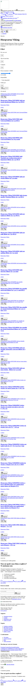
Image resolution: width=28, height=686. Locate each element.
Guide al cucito (7, 620)
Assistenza (7, 27)
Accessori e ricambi (8, 630)
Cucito (2, 23)
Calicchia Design (10, 664)
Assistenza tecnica (8, 616)
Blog (5, 640)
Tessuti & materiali (8, 629)
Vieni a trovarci (7, 641)
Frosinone (3, 647)
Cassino (7, 647)
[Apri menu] (2, 20)
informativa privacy (16, 599)
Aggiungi (5, 111)
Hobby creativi (7, 631)
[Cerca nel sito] (2, 31)
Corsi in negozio (7, 638)
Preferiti (4, 14)
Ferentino (17, 647)
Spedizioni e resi (7, 619)
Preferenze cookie (5, 651)
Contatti (5, 617)
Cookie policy (17, 648)
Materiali (18, 23)
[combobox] (9, 29)
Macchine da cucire (8, 627)
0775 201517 (10, 16)
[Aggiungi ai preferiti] (2, 97)
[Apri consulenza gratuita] (2, 684)
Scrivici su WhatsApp (7, 581)
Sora (10, 647)
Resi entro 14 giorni (9, 12)
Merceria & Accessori (5, 25)
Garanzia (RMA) (18, 650)
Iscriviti (18, 593)
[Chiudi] (2, 667)
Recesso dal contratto (9, 650)
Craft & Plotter (10, 23)
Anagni (13, 647)
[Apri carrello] (6, 31)
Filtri (4, 88)
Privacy (12, 648)
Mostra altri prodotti (5, 555)
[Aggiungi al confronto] (5, 97)
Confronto (10, 14)
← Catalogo (3, 33)
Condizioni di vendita (6, 648)
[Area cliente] (4, 32)
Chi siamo (6, 637)
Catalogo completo (8, 626)
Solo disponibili (5, 80)
